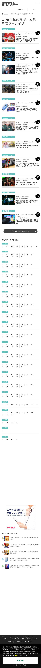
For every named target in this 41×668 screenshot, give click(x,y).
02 (7, 246)
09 (7, 256)
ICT (23, 639)
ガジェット (26, 637)
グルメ (7, 9)
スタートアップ (21, 9)
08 (37, 246)
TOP (3, 637)
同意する (20, 660)
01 (2, 246)
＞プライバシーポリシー (20, 665)
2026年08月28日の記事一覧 (20, 231)
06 (27, 246)
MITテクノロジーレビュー (26, 642)
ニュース (17, 637)
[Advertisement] (20, 459)
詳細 (16, 655)
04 (17, 246)
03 (12, 246)
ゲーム (34, 637)
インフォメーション (32, 639)
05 (22, 246)
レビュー (10, 637)
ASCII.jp (12, 642)
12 (22, 256)
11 (17, 256)
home (6, 14)
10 (12, 256)
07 (32, 246)
